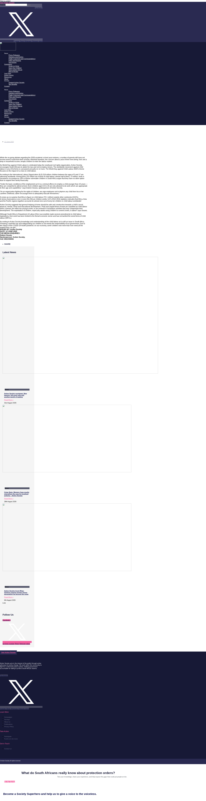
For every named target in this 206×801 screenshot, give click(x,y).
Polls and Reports (15, 60)
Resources (8, 77)
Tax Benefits (13, 84)
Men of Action (13, 71)
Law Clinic (7, 73)
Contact (7, 86)
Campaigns (8, 64)
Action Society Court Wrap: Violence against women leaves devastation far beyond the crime (16, 592)
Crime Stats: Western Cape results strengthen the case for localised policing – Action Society (16, 494)
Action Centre (9, 75)
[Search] (29, 5)
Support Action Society (16, 82)
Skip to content (5, 1)
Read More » (8, 400)
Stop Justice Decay (15, 70)
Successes (13, 62)
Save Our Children (15, 68)
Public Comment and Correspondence (22, 59)
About (6, 79)
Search (2, 5)
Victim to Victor (14, 66)
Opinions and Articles (16, 57)
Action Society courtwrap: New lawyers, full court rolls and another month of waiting (15, 395)
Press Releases (14, 55)
